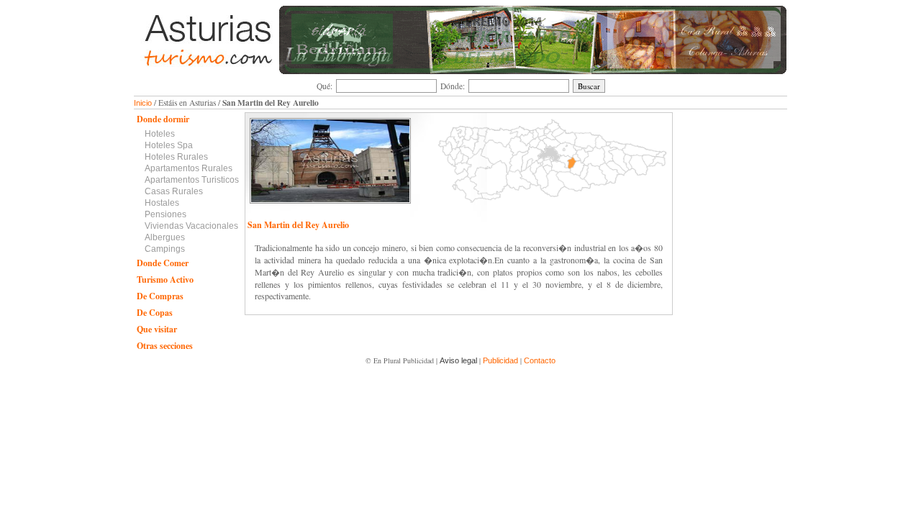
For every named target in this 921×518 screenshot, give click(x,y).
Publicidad (500, 360)
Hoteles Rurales (176, 157)
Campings (165, 249)
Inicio (143, 103)
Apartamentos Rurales (188, 168)
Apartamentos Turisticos (192, 180)
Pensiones (165, 214)
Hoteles (160, 134)
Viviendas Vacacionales (191, 226)
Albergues (165, 237)
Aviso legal (458, 360)
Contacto (539, 360)
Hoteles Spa (169, 145)
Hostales (162, 203)
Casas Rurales (174, 191)
